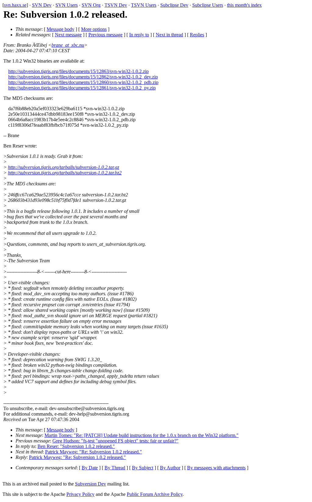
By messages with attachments (216, 467)
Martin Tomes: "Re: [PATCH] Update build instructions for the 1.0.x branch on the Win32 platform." (141, 435)
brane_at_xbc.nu (67, 45)
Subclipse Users (207, 5)
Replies (197, 34)
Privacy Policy (80, 494)
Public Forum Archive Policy (155, 494)
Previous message (105, 34)
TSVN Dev (116, 5)
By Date (90, 467)
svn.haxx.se (15, 5)
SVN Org (91, 5)
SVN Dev (41, 5)
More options (94, 29)
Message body (60, 29)
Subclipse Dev (174, 5)
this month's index (244, 5)
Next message (68, 34)
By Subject (142, 467)
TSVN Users (143, 5)
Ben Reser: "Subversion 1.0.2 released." (76, 446)
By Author (170, 467)
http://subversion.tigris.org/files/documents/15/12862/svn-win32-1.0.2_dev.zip (83, 76)
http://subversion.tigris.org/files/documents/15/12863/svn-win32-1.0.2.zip (78, 71)
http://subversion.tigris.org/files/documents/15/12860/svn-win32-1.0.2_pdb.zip (83, 82)
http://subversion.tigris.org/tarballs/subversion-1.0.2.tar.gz (63, 167)
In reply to (139, 34)
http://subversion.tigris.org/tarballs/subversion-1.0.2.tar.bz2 (65, 172)
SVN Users (66, 5)
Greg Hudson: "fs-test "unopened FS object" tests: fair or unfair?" (115, 440)
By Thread (115, 467)
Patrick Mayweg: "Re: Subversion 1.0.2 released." (93, 451)
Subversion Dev (90, 483)
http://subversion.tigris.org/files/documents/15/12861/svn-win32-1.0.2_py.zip (82, 87)
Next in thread (169, 34)
